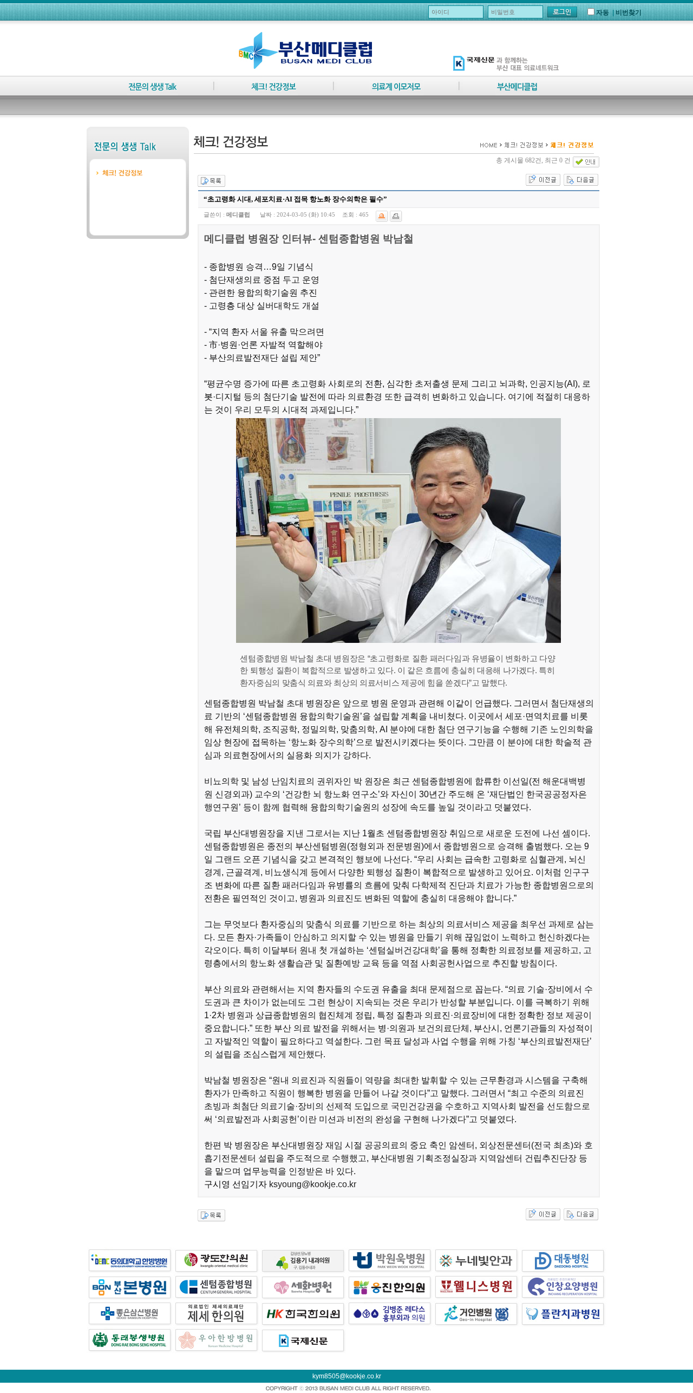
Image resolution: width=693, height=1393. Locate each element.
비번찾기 (629, 12)
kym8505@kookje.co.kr (346, 1376)
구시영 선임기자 (235, 1184)
